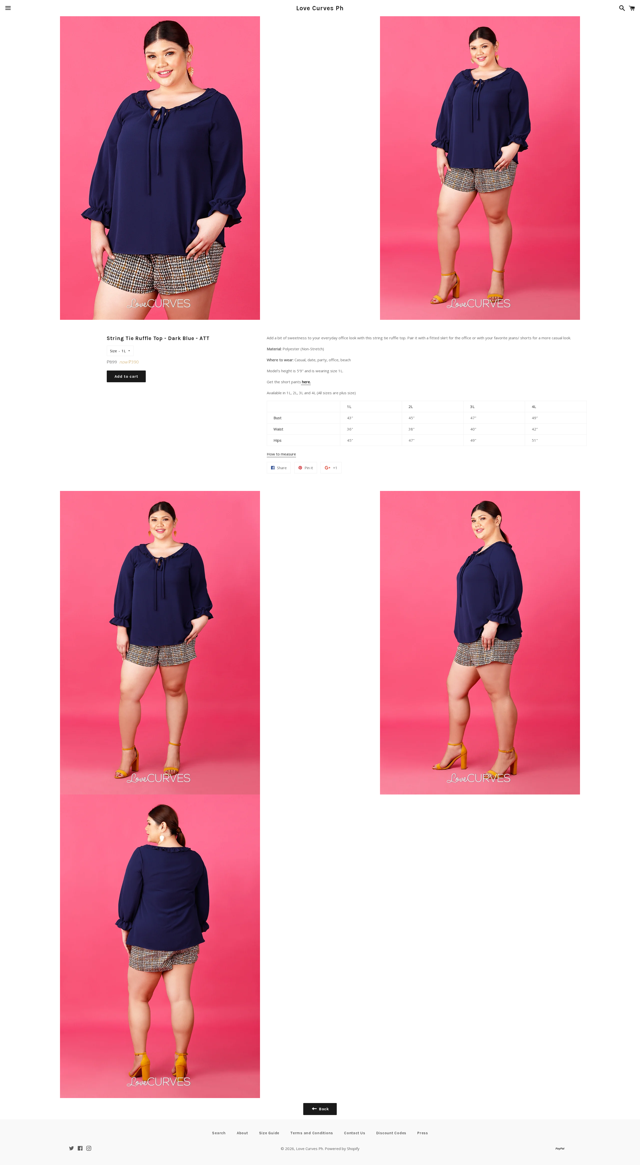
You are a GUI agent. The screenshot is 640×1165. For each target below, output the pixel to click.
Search (219, 1133)
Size (113, 350)
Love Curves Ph (320, 8)
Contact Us (354, 1133)
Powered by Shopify (342, 1148)
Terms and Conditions (311, 1133)
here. (306, 381)
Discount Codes (391, 1133)
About (242, 1133)
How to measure (281, 453)
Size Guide (269, 1133)
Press (422, 1133)
